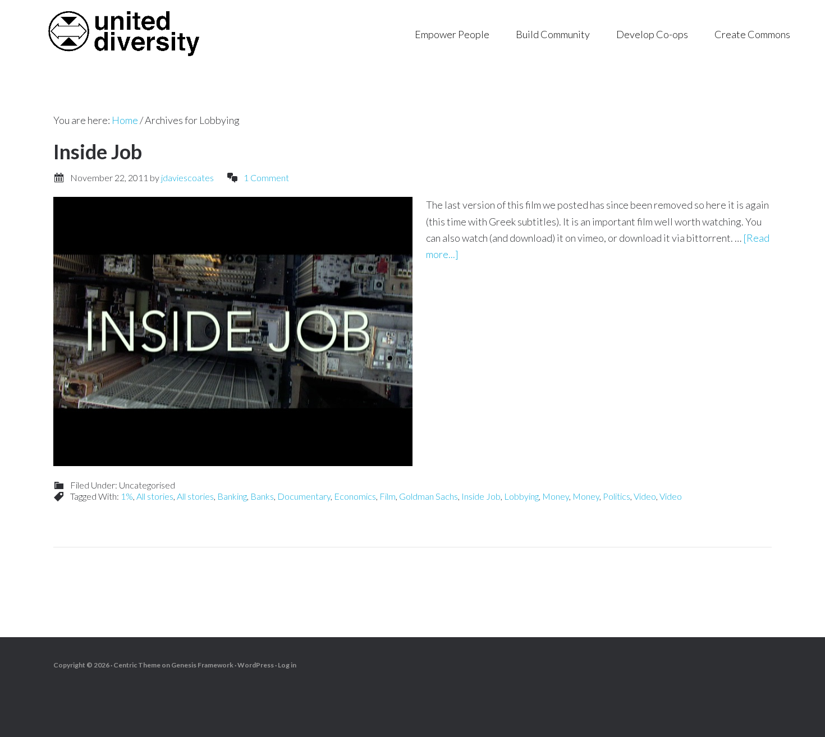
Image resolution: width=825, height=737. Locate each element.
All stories (154, 496)
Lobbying (521, 496)
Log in (287, 665)
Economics (355, 496)
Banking (232, 496)
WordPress (255, 665)
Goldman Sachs (428, 496)
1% (127, 496)
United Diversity (123, 33)
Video (645, 496)
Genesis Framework (202, 665)
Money (555, 496)
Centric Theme (137, 665)
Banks (262, 496)
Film (387, 496)
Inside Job (97, 151)
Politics (616, 496)
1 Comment (266, 177)
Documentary (304, 496)
